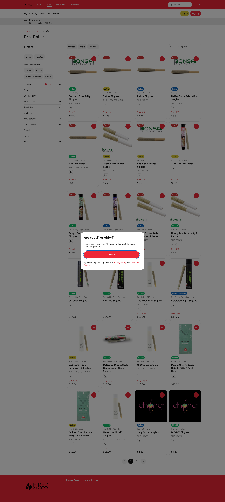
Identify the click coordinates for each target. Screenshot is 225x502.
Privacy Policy (119, 262)
